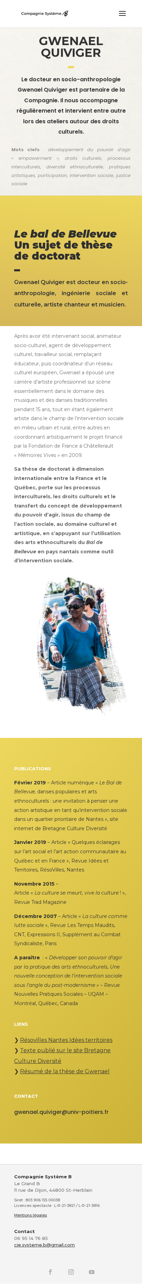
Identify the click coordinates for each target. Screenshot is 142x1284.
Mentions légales (30, 1215)
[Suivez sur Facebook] (50, 1272)
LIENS (21, 1024)
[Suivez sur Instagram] (71, 1272)
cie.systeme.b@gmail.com (44, 1245)
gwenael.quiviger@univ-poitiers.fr (61, 1112)
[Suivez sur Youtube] (92, 1272)
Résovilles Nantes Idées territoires (66, 1040)
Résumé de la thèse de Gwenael (65, 1071)
